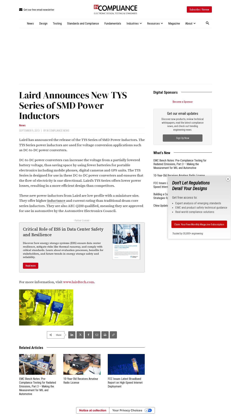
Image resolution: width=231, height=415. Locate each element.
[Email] (96, 334)
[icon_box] (36, 10)
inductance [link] (56, 201)
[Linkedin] (71, 334)
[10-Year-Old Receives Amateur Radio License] (81, 364)
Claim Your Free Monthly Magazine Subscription (199, 224)
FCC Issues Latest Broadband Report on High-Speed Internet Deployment (125, 382)
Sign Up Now (182, 138)
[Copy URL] (113, 334)
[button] (207, 23)
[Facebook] (88, 334)
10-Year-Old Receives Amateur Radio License (179, 175)
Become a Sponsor (183, 101)
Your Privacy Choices (127, 410)
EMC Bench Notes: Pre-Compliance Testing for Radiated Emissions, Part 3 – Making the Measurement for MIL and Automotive (37, 386)
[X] (80, 334)
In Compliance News (58, 130)
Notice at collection (92, 410)
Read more (31, 265)
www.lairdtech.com (78, 282)
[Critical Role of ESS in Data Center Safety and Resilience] (126, 242)
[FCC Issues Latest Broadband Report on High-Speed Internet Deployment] (126, 364)
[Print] (105, 334)
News (22, 125)
